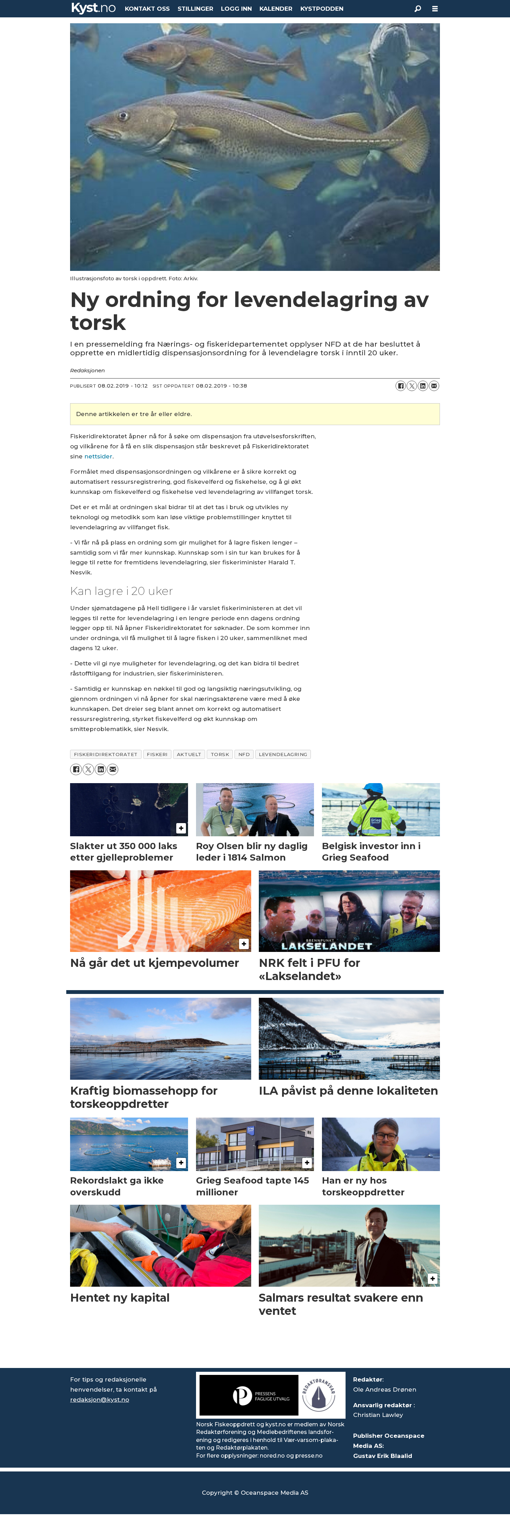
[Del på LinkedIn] (423, 386)
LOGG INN (236, 8)
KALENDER (276, 8)
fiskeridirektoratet (106, 754)
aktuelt (189, 754)
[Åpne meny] (435, 8)
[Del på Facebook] (401, 386)
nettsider (98, 456)
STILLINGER (195, 8)
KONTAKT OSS (147, 8)
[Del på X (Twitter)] (412, 386)
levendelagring (283, 754)
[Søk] (417, 8)
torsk (220, 754)
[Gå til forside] (94, 9)
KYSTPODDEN (321, 8)
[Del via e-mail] (434, 386)
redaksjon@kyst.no (99, 1399)
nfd (244, 754)
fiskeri (157, 754)
